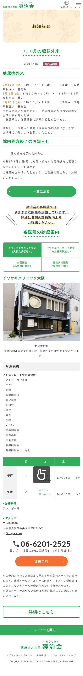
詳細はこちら (41, 612)
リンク (53, 655)
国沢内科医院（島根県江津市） (61, 264)
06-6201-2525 (45, 544)
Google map (14, 533)
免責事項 (41, 655)
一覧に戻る (41, 191)
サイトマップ (69, 655)
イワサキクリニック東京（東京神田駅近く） (61, 250)
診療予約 (41, 561)
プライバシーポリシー (20, 655)
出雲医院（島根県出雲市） (22, 264)
